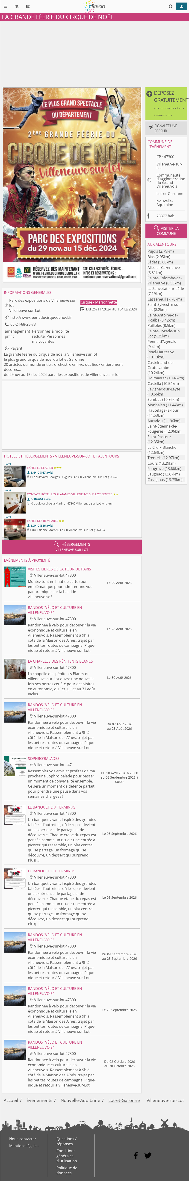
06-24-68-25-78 (23, 324)
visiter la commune (166, 230)
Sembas (154, 399)
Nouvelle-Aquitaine (165, 202)
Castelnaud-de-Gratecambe (161, 365)
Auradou (155, 420)
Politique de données (66, 1170)
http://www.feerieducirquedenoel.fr (41, 317)
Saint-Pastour (159, 436)
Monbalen (156, 404)
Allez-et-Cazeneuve (164, 267)
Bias (151, 256)
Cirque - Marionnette (99, 302)
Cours (153, 463)
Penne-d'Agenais (162, 341)
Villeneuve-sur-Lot (169, 166)
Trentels (155, 457)
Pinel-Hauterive (161, 351)
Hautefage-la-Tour (163, 410)
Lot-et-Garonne (170, 193)
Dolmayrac (157, 378)
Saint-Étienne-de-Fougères (162, 429)
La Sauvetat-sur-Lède (166, 288)
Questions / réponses (66, 1141)
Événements (39, 1100)
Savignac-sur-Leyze (164, 389)
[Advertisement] (94, 53)
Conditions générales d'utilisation (66, 1155)
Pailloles (155, 325)
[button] (166, 103)
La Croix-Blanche (162, 447)
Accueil (11, 1100)
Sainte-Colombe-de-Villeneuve (165, 280)
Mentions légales (23, 1145)
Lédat (152, 262)
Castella (154, 383)
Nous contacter (22, 1138)
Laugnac (155, 474)
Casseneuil (157, 299)
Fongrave (156, 468)
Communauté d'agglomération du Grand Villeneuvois (171, 181)
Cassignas (156, 479)
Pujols (153, 251)
